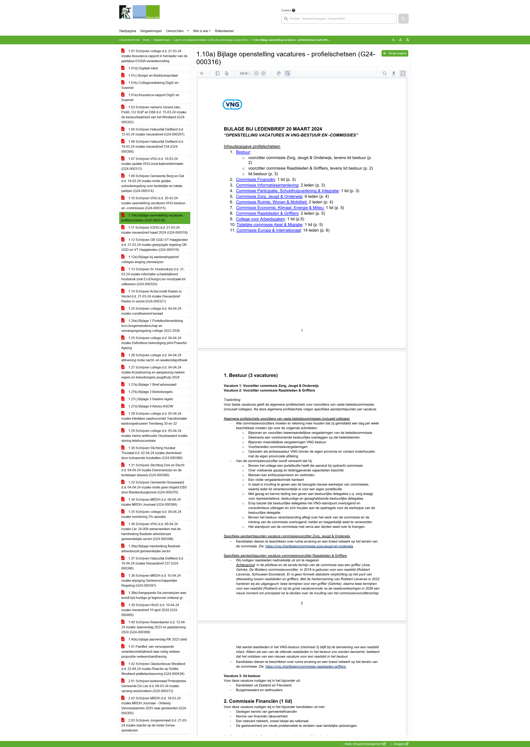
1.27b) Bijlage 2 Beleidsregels (150, 392)
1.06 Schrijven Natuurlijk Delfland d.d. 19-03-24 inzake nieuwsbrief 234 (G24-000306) (152, 146)
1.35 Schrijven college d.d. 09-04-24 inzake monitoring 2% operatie (151, 514)
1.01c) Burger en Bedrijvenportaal (153, 75)
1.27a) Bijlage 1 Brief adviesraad (152, 384)
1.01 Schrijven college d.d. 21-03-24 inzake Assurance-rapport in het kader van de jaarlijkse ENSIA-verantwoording (154, 56)
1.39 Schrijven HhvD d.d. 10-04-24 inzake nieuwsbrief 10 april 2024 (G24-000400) (150, 610)
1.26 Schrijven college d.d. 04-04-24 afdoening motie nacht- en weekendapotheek (154, 357)
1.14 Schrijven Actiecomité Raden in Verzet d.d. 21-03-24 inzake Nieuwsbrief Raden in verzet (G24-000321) (151, 296)
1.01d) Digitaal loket (143, 68)
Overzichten (175, 31)
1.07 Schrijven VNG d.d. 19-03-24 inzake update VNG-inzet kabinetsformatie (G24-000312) (152, 163)
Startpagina (127, 31)
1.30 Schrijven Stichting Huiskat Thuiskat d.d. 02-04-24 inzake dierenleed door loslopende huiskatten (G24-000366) (151, 453)
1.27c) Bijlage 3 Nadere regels (150, 399)
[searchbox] (339, 19)
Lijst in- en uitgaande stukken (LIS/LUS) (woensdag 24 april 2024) (211, 40)
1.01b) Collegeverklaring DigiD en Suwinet (149, 85)
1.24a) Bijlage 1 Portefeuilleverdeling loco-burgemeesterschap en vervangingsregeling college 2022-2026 (152, 325)
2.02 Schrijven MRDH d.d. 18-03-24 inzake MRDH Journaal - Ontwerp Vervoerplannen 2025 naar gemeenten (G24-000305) (154, 705)
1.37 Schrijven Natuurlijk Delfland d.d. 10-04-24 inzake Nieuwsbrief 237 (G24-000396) (152, 563)
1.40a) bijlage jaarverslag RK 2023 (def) (157, 639)
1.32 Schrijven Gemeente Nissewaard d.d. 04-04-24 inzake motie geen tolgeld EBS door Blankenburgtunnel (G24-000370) (154, 487)
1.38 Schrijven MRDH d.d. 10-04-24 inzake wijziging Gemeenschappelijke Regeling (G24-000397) (151, 580)
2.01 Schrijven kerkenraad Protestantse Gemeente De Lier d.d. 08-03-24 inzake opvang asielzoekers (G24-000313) (153, 686)
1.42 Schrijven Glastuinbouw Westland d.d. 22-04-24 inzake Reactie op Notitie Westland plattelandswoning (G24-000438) (153, 669)
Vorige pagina (397, 53)
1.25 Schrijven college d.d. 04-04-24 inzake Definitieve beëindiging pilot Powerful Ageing (154, 343)
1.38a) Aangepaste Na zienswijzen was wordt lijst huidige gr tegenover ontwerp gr (153, 595)
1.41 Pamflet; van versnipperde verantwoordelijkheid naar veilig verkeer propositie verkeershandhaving (150, 651)
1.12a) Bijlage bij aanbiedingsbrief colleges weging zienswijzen (150, 259)
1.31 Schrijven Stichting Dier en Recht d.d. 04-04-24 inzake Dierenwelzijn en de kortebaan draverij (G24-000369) (152, 470)
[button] (403, 19)
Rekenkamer (224, 31)
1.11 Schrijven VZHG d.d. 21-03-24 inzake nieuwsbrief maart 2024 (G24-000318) (154, 230)
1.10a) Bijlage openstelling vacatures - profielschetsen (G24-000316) (153, 218)
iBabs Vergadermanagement (363, 744)
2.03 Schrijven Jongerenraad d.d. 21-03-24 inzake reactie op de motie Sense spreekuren (154, 725)
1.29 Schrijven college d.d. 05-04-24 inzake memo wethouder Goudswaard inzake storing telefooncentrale (154, 435)
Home (146, 40)
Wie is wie (200, 31)
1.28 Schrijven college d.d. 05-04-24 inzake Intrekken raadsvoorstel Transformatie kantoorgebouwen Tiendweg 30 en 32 (154, 418)
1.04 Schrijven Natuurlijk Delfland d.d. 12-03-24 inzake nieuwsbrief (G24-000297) (152, 132)
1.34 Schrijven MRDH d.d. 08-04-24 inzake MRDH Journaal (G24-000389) (151, 502)
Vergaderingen (151, 31)
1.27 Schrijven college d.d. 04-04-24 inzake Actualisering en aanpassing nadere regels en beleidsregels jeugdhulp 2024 (153, 372)
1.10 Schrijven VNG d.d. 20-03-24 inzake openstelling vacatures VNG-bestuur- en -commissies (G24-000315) (153, 203)
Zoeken (286, 10)
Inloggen (399, 744)
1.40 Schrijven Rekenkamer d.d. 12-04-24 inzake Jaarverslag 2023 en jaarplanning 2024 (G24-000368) (153, 627)
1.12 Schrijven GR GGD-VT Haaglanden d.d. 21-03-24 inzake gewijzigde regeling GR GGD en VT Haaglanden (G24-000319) (154, 244)
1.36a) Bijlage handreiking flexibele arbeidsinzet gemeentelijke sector (150, 548)
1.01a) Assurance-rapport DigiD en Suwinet (150, 97)
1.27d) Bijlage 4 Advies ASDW (150, 406)
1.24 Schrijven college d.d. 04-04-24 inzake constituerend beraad (151, 311)
